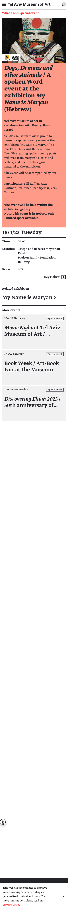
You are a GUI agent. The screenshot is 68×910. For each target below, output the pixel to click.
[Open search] (63, 4)
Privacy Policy (11, 905)
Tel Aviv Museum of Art (29, 4)
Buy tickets (52, 277)
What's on (9, 13)
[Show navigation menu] (4, 4)
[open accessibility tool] (3, 822)
